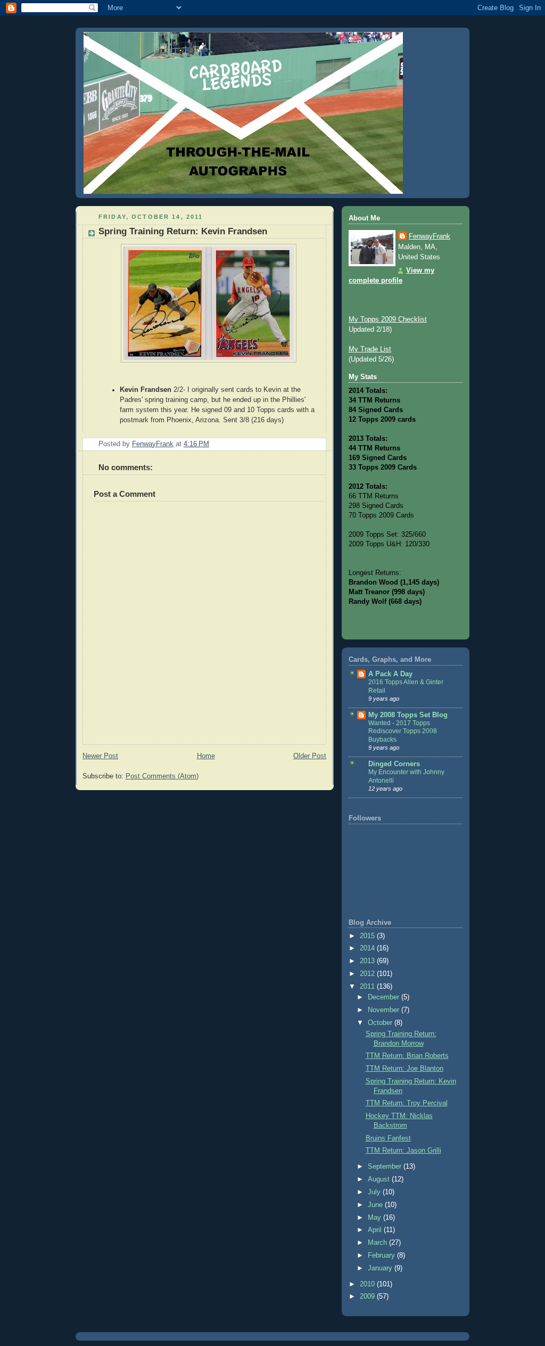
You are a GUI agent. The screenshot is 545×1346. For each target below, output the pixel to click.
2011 (368, 986)
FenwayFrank (429, 236)
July (375, 1192)
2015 (368, 936)
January (381, 1268)
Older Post (309, 756)
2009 (368, 1296)
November (384, 1010)
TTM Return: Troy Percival (407, 1103)
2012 (368, 974)
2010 (368, 1284)
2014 (368, 948)
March (378, 1242)
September (385, 1166)
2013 (368, 961)
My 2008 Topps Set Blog (408, 715)
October (381, 1023)
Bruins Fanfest (388, 1138)
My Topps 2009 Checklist (388, 319)
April (376, 1230)
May (375, 1217)
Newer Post (100, 756)
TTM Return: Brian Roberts (407, 1056)
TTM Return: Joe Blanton (404, 1068)
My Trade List (370, 349)
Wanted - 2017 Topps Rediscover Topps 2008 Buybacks (402, 731)
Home (206, 756)
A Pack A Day (390, 674)
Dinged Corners (394, 764)
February (382, 1255)
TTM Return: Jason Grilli (403, 1150)
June (376, 1205)
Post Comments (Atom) (162, 776)
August (380, 1179)
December (384, 997)
